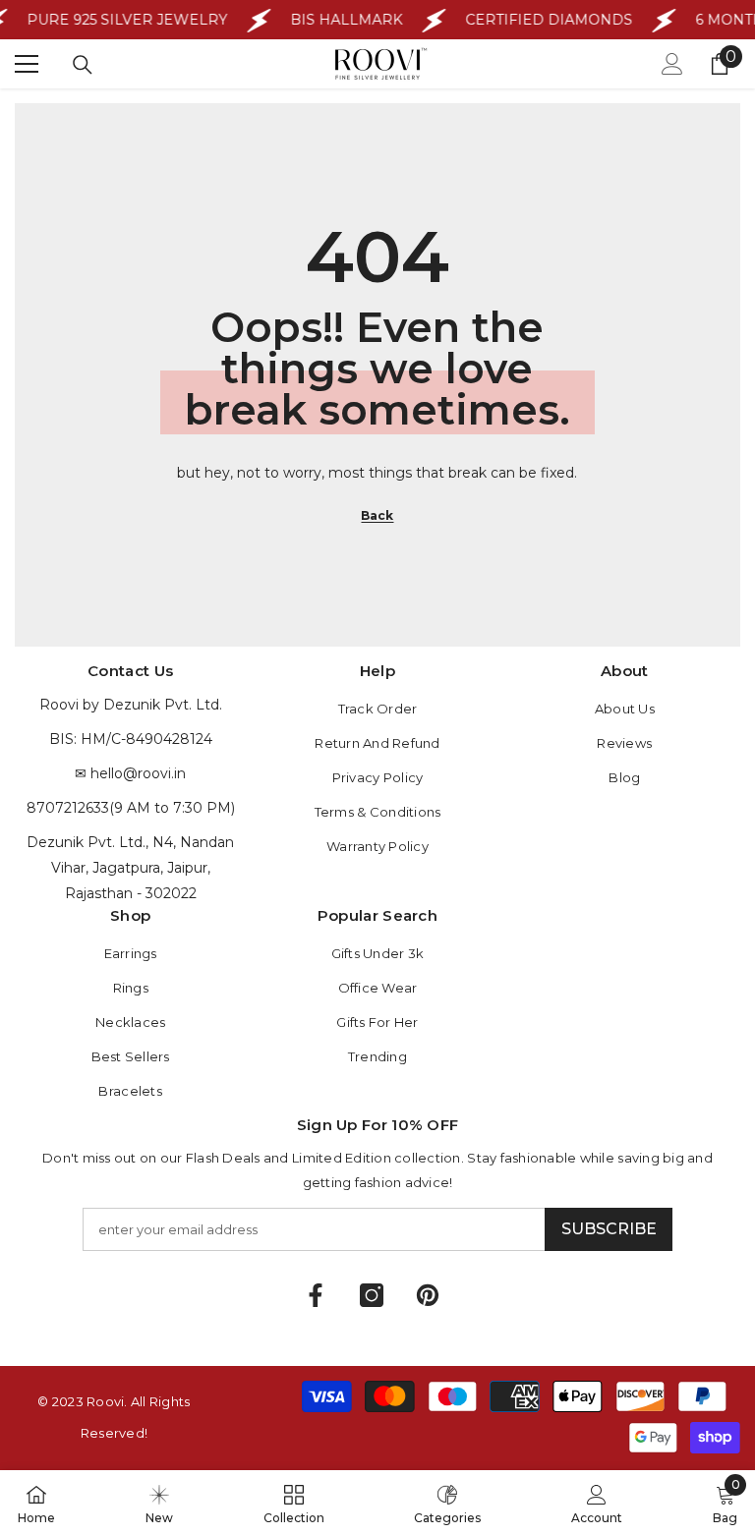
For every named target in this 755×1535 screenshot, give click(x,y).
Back (377, 515)
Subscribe (609, 1229)
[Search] (82, 65)
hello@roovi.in (138, 773)
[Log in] (672, 64)
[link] (596, 1502)
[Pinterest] (427, 1295)
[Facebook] (315, 1295)
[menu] (26, 64)
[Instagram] (371, 1295)
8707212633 (68, 808)
